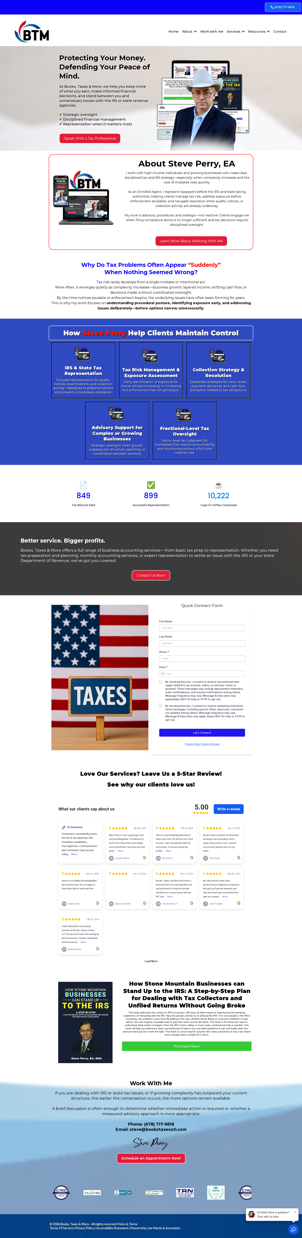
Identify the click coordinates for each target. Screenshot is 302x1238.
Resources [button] (257, 32)
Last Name (165, 636)
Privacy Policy (192, 744)
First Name (165, 621)
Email (163, 667)
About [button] (187, 32)
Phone (164, 651)
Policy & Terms (127, 1224)
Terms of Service (210, 744)
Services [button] (234, 32)
